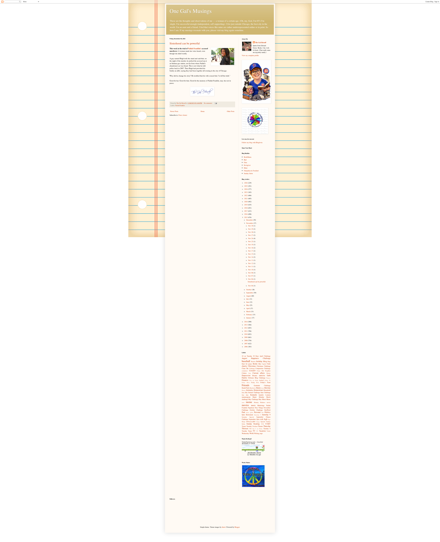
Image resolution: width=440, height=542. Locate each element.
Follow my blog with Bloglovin (252, 142)
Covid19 (252, 370)
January (249, 318)
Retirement (249, 415)
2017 (246, 211)
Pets (263, 412)
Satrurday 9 (257, 415)
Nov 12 (250, 263)
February (249, 314)
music (253, 405)
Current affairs (259, 373)
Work (251, 433)
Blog (265, 361)
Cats (268, 363)
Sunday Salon (248, 173)
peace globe (249, 412)
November (249, 223)
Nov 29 (250, 229)
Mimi (245, 168)
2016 (246, 214)
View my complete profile (250, 55)
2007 (246, 343)
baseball (246, 361)
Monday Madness (259, 402)
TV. (257, 431)
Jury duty (245, 395)
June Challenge (265, 392)
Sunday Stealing (253, 423)
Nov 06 (250, 279)
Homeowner (258, 390)
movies (245, 405)
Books (255, 363)
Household (267, 390)
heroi (262, 388)
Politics (267, 412)
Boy (259, 364)
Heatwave (253, 388)
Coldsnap (252, 368)
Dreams (254, 375)
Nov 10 (250, 270)
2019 (246, 205)
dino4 (224, 527)
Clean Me (245, 368)
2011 (246, 331)
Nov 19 (250, 244)
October (249, 289)
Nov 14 (250, 257)
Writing (256, 433)
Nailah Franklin (180, 105)
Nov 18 (250, 248)
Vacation (262, 430)
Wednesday (245, 433)
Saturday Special (248, 417)
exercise (262, 375)
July (247, 299)
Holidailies (249, 390)
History (244, 390)
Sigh (265, 419)
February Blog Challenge (256, 378)
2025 (246, 186)
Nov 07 (250, 276)
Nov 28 (250, 232)
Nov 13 (250, 260)
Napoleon (251, 408)
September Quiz (254, 419)
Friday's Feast (265, 382)
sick (261, 419)
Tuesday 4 (266, 428)
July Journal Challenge (252, 392)
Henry (258, 387)
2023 (246, 192)
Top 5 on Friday (257, 428)
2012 (246, 328)
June (248, 302)
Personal (257, 412)
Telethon (254, 426)
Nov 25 (250, 241)
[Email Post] (215, 103)
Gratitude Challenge (262, 385)
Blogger (237, 527)
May (248, 305)
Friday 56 (267, 380)
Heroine (267, 387)
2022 (246, 195)
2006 (246, 347)
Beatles (253, 361)
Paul (243, 412)
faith (268, 375)
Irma (243, 393)
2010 (246, 334)
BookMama (247, 157)
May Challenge (253, 399)
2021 (246, 198)
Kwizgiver (247, 165)
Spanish (263, 422)
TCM (262, 424)
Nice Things (259, 408)
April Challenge (265, 356)
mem (243, 402)
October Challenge (256, 410)
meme (249, 402)
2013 (246, 325)
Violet (268, 431)
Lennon (267, 395)
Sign (269, 419)
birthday (259, 361)
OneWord (267, 410)
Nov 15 (250, 254)
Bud (245, 160)
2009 (246, 337)
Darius (268, 373)
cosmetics (245, 371)
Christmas (252, 366)
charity (244, 366)
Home (203, 111)
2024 (246, 189)
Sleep (243, 422)
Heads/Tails (245, 388)
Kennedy (253, 394)
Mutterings (260, 405)
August (248, 296)
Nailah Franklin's (194, 48)
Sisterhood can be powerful (185, 43)
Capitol (264, 364)
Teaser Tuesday (247, 426)
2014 (246, 322)
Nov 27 (250, 235)
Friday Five (255, 382)
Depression (246, 375)
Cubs (249, 373)
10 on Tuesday (247, 356)
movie (268, 402)
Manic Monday (258, 397)
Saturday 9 (266, 414)
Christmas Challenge (263, 366)
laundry (261, 395)
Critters (244, 373)
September (250, 293)
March (248, 311)
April (248, 308)
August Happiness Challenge (256, 358)
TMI (250, 428)
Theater (260, 426)
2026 (246, 183)
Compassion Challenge (263, 368)
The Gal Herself (260, 42)
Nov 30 (250, 226)
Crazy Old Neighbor (263, 371)
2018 (246, 208)
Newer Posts (174, 111)
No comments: (208, 103)
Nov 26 (250, 238)
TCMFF (267, 424)
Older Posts (230, 111)
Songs (258, 422)
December (249, 220)
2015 (246, 217)
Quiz (243, 415)
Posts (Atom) (183, 115)
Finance (268, 378)
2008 (246, 340)
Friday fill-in (246, 382)
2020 (246, 201)
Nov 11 (250, 266)
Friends (245, 385)
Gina (245, 162)
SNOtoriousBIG (250, 422)
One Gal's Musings (191, 10)
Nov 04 (250, 286)
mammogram (246, 397)
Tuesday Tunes (247, 431)
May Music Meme (264, 399)
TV (254, 430)
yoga (261, 433)
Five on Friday (253, 380)
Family (244, 377)
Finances (245, 380)
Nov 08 (250, 273)
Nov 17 (250, 251)
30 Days (256, 356)
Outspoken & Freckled (251, 171)
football (261, 380)
